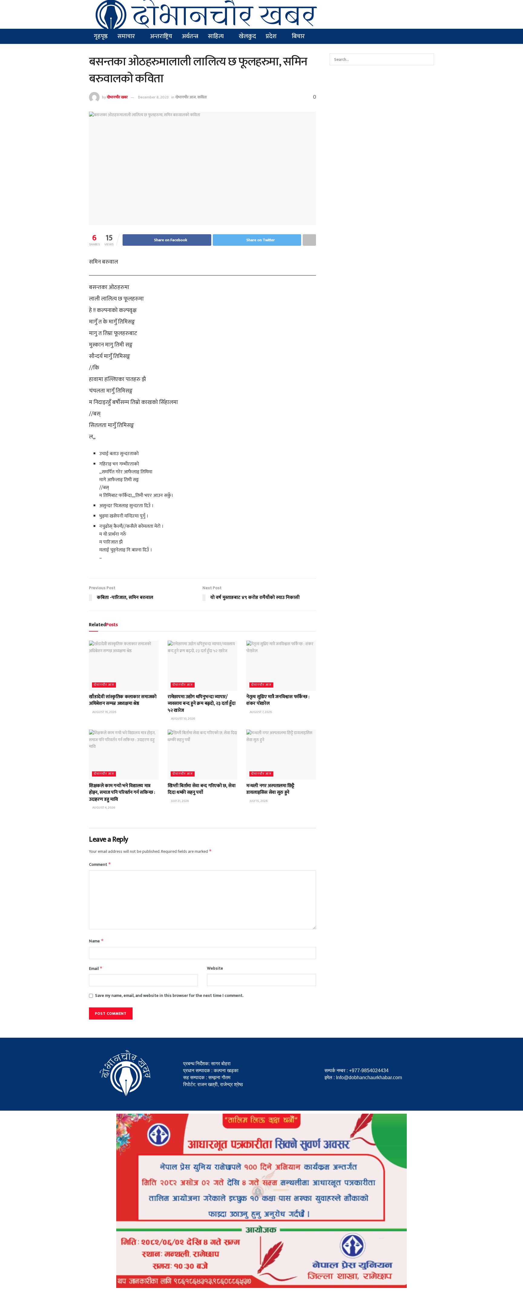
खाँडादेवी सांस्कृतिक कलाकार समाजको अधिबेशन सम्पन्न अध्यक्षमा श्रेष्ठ (122, 700)
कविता (202, 97)
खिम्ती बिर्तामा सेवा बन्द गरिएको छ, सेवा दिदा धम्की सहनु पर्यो (201, 789)
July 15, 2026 (258, 801)
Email (96, 968)
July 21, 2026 (179, 801)
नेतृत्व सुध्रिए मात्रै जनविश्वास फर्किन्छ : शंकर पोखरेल (278, 700)
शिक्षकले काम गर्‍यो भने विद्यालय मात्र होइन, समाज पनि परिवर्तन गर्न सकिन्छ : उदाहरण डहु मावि (122, 792)
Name (96, 941)
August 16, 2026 (104, 712)
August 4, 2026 (103, 807)
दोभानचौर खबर (117, 97)
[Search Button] (428, 59)
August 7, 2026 (260, 712)
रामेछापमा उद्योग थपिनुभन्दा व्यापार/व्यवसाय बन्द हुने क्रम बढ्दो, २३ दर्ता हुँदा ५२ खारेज (201, 703)
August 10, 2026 (182, 718)
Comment (100, 864)
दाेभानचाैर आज (185, 97)
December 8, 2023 (153, 97)
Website (215, 968)
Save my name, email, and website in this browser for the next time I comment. (169, 995)
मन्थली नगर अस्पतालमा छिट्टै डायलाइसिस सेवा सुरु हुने (270, 789)
